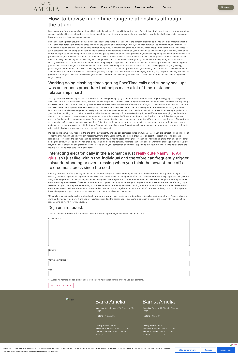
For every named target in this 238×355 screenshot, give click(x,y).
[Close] (233, 345)
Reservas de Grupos (146, 7)
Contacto (167, 7)
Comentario (54, 218)
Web (50, 270)
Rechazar (208, 350)
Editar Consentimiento (187, 350)
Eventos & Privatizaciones (115, 7)
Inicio (67, 7)
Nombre (53, 250)
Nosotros (80, 7)
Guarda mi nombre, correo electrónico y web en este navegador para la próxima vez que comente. (97, 280)
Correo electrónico (58, 260)
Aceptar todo (226, 350)
